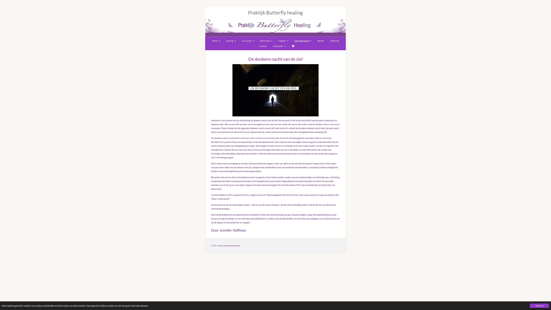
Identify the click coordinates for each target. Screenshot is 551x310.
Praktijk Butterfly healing (275, 12)
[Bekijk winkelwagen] (293, 46)
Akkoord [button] (539, 306)
